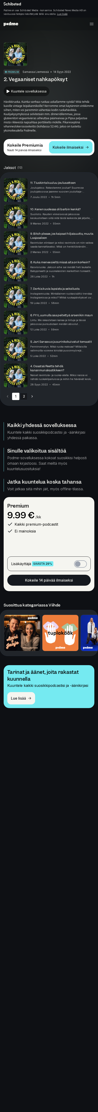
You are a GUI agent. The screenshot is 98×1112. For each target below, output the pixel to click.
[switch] (80, 564)
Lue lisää (62, 14)
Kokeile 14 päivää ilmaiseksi (49, 580)
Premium (18, 506)
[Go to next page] (32, 396)
